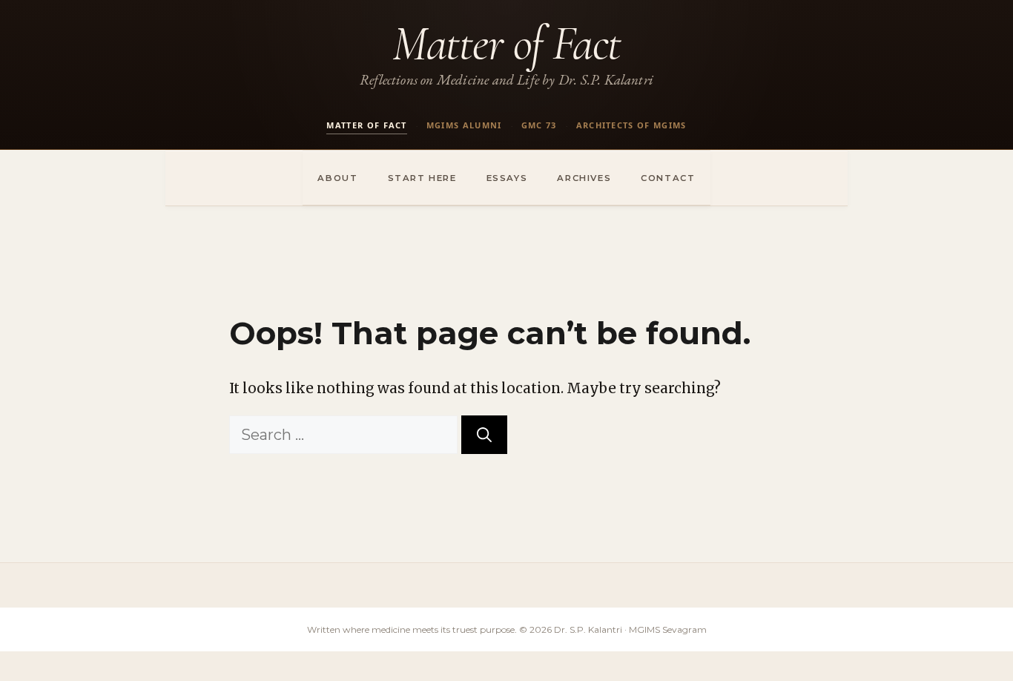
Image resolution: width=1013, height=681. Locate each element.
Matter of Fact (506, 43)
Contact (668, 178)
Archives (584, 178)
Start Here (422, 178)
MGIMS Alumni (464, 125)
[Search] (484, 434)
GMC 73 (539, 125)
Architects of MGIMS (631, 125)
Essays (507, 178)
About (337, 178)
